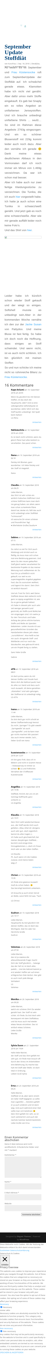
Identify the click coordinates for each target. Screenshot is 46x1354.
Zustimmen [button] (5, 1250)
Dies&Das (35, 63)
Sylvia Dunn (17, 1045)
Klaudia (15, 814)
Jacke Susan (33, 324)
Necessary (7, 1307)
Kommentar (10, 1155)
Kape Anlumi (17, 389)
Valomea (15, 947)
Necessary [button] (4, 1304)
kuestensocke (18, 752)
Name (8, 1182)
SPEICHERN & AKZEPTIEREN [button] (11, 1352)
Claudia (15, 485)
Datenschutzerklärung (19, 1250)
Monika (15, 999)
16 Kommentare (19, 66)
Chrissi (14, 875)
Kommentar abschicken (31, 1214)
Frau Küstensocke (23, 72)
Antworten (36, 422)
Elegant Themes (24, 1236)
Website (8, 1203)
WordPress (24, 1239)
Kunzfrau (12, 63)
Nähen (7, 66)
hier (18, 196)
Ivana (14, 709)
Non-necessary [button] (6, 1328)
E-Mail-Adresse (12, 1192)
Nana (14, 455)
